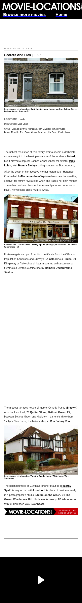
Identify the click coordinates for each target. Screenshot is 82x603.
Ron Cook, (25, 132)
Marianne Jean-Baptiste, (39, 129)
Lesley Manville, (12, 132)
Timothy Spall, (58, 129)
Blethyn (71, 407)
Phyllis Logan (64, 132)
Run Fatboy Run (60, 421)
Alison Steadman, (39, 132)
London (22, 119)
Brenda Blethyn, (19, 129)
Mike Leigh (23, 124)
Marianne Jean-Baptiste (35, 176)
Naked (71, 156)
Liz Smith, (53, 132)
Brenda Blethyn (27, 165)
